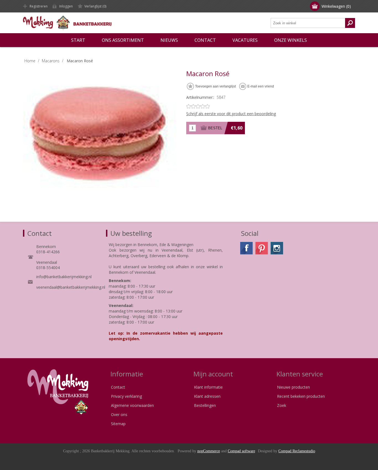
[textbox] (308, 23)
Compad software (241, 451)
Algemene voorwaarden (132, 405)
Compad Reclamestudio (296, 451)
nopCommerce (208, 451)
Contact (118, 387)
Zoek (281, 405)
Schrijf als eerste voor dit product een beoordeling (231, 113)
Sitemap (118, 423)
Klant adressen (207, 396)
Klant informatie (208, 387)
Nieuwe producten (293, 387)
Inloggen (66, 6)
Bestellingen (205, 405)
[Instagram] (277, 248)
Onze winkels (290, 40)
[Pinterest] (261, 248)
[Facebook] (246, 248)
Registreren (39, 6)
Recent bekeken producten (301, 396)
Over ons (119, 414)
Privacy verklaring (126, 396)
